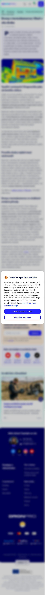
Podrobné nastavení (22, 317)
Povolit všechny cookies (22, 311)
